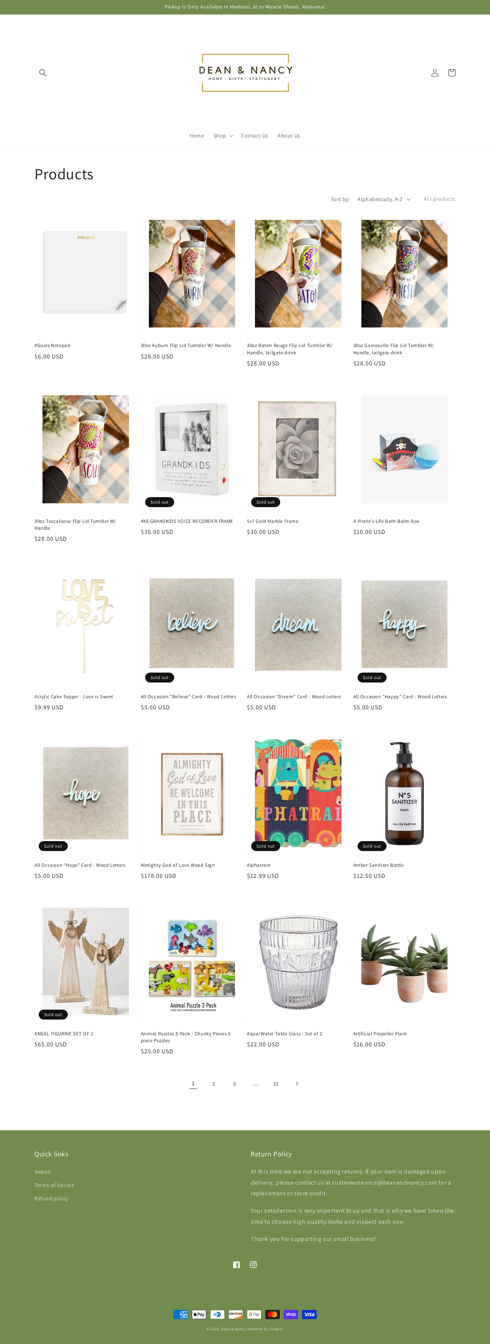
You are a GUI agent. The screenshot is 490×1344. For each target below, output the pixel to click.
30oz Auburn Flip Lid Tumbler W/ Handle (186, 345)
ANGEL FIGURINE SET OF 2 (63, 1033)
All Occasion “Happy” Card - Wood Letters (400, 696)
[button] (42, 72)
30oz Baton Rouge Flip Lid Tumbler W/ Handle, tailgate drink (290, 348)
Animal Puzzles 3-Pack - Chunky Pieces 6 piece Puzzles (186, 1037)
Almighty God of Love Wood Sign (178, 865)
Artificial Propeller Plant (380, 1033)
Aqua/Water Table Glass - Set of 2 (284, 1033)
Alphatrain (259, 865)
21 (276, 1083)
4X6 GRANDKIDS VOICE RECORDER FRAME (187, 521)
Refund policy (51, 1198)
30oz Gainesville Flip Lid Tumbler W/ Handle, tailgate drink (393, 348)
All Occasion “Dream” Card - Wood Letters (294, 696)
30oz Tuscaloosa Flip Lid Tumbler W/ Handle (75, 524)
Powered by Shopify (265, 1328)
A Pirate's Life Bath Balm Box (386, 521)
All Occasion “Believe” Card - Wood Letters (188, 696)
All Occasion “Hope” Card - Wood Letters (79, 865)
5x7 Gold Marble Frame (273, 521)
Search (42, 1171)
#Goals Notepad (52, 345)
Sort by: (340, 199)
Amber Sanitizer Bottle (378, 865)
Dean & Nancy (233, 1328)
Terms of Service (54, 1185)
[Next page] (296, 1083)
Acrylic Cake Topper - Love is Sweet (73, 696)
